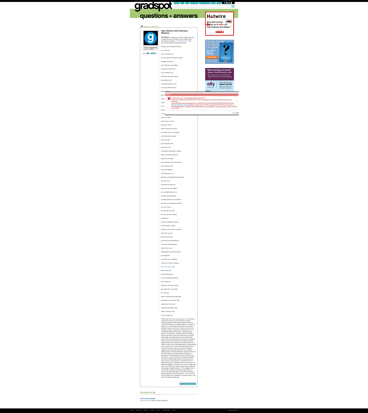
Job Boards (194, 3)
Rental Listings (205, 3)
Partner (145, 410)
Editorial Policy (166, 410)
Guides (176, 3)
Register (141, 0)
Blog (187, 3)
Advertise (138, 410)
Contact (152, 410)
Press (158, 410)
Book (213, 3)
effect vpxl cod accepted (168, 266)
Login (136, 0)
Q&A (182, 3)
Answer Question (187, 383)
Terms (174, 410)
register (147, 400)
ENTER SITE (182, 41)
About (219, 3)
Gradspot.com (153, 8)
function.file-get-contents (180, 105)
